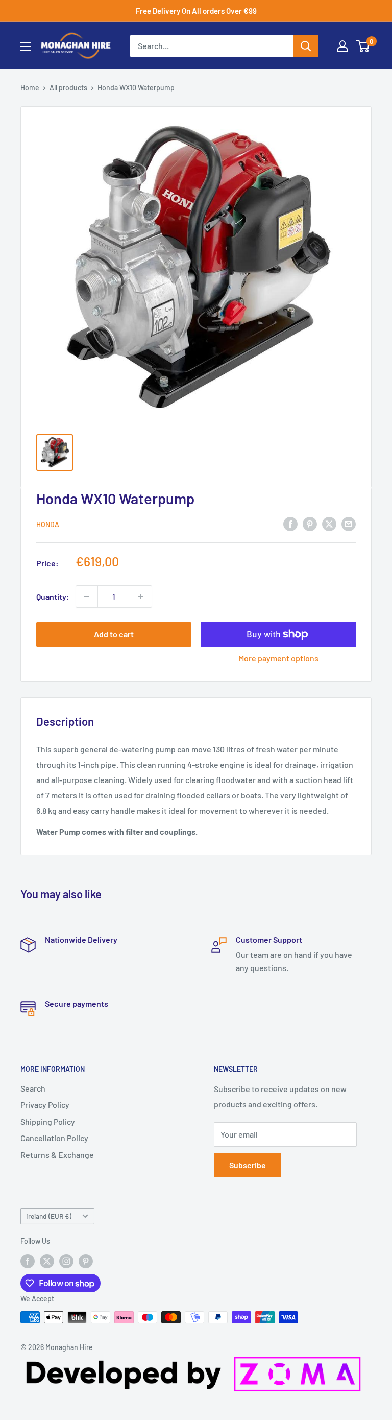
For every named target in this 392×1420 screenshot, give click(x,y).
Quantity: (52, 596)
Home (29, 87)
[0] (363, 46)
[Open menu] (25, 46)
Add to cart (114, 634)
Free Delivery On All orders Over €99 (196, 10)
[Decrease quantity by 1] (86, 596)
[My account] (342, 46)
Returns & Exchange (57, 1154)
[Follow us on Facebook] (27, 1260)
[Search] (305, 46)
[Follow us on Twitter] (47, 1260)
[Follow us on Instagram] (66, 1260)
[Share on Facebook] (290, 523)
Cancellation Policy (54, 1138)
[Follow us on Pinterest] (86, 1260)
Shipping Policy (47, 1121)
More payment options (278, 658)
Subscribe (247, 1165)
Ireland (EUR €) (48, 1216)
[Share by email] (348, 523)
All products (68, 87)
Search (32, 1088)
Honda (47, 524)
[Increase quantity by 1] (141, 596)
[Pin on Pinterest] (310, 523)
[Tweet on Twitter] (329, 523)
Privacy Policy (44, 1104)
